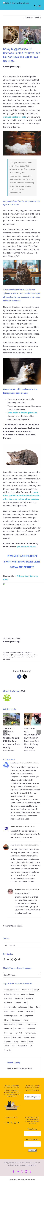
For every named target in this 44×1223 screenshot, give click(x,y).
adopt (36, 990)
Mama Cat (8, 1029)
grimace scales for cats (14, 117)
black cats (19, 998)
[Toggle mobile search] (35, 6)
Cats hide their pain (28, 655)
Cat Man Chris (10, 1007)
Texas (31, 1042)
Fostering (29, 1011)
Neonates (8, 1033)
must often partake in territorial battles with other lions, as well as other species (21, 495)
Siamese (7, 1042)
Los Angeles (31, 1024)
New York (18, 1033)
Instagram (16, 1020)
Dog (6, 1011)
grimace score (17, 657)
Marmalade (25, 657)
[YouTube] (8, 959)
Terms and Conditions (16, 1179)
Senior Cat (17, 1037)
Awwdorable (7, 655)
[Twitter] (12, 959)
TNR (13, 1046)
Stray (16, 1042)
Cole (35, 655)
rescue (7, 1037)
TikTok (6, 1046)
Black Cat (8, 998)
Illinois (6, 1020)
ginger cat (29, 1016)
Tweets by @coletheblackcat (19, 1068)
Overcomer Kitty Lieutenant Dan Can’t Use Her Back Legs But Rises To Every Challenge (32, 738)
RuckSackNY (32, 1165)
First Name (32, 1129)
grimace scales (7, 657)
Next (37, 17)
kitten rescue (9, 1024)
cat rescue (22, 1007)
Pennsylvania (30, 1033)
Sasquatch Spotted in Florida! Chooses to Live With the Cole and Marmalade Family (11, 738)
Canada (18, 1003)
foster (20, 1011)
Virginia (7, 1050)
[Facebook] (4, 959)
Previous (29, 17)
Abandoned (26, 990)
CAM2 (7, 652)
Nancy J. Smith (15, 845)
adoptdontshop (27, 994)
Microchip (31, 1029)
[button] (5, 732)
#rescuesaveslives (11, 990)
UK (31, 1046)
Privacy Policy (30, 1179)
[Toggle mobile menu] (40, 6)
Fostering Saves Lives (13, 1016)
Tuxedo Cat (22, 1046)
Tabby (23, 1042)
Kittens (20, 1024)
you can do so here (26, 547)
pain (31, 657)
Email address (32, 1139)
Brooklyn (29, 998)
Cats (31, 1007)
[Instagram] (15, 959)
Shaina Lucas (29, 1037)
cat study (18, 655)
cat (25, 1003)
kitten (25, 1020)
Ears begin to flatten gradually (22, 413)
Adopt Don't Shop (11, 994)
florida (12, 1011)
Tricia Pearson (15, 763)
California (8, 1003)
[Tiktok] (19, 959)
